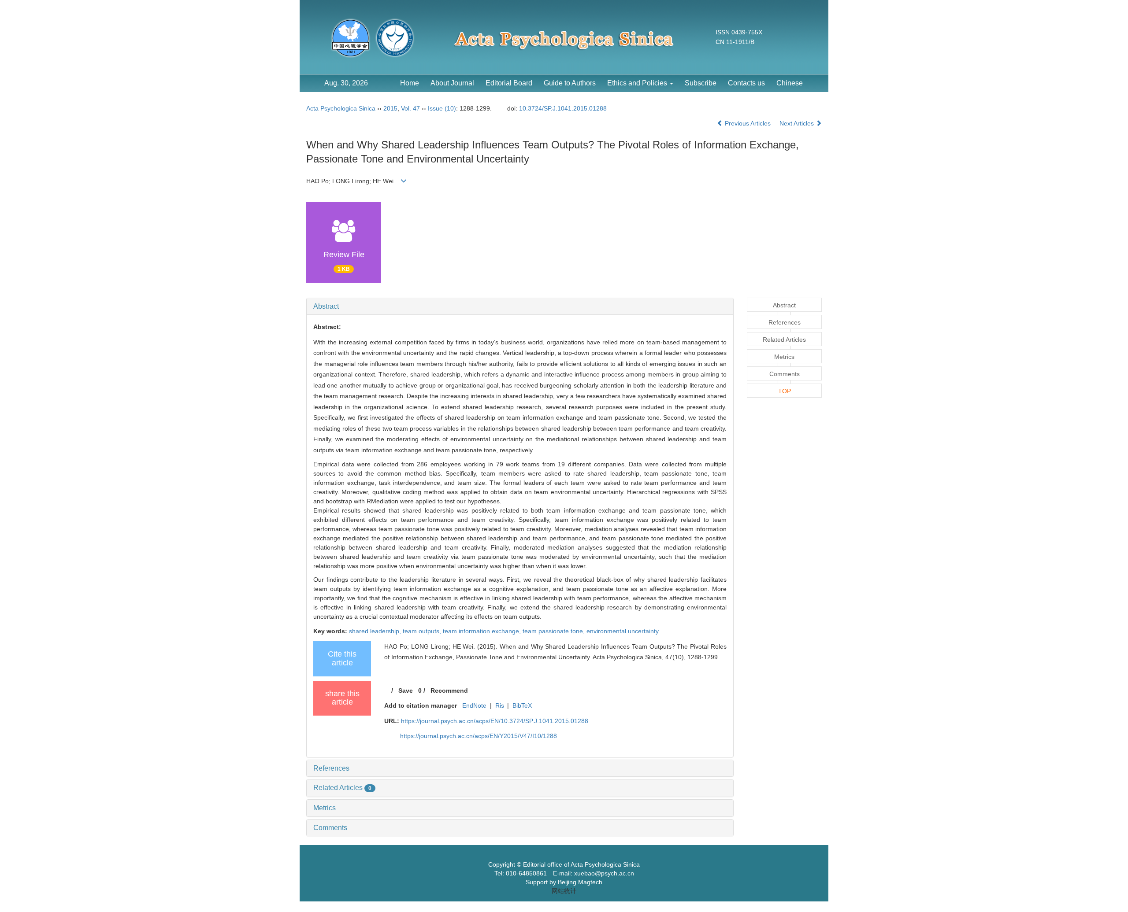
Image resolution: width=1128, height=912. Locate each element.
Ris (499, 705)
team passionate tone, (554, 631)
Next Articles (797, 123)
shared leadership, (376, 631)
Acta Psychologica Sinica (340, 108)
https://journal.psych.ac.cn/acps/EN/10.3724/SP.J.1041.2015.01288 (494, 720)
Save (405, 690)
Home (409, 83)
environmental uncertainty (622, 631)
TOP (784, 391)
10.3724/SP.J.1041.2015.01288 (563, 108)
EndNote (474, 705)
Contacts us (746, 83)
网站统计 (564, 890)
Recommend (449, 690)
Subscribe (700, 83)
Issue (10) (442, 108)
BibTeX (522, 705)
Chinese (789, 83)
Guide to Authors (570, 83)
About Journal (452, 83)
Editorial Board (509, 83)
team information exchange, (483, 631)
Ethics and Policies (638, 83)
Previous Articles (747, 123)
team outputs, (423, 631)
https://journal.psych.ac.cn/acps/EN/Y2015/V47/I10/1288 (478, 735)
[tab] (520, 306)
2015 (390, 108)
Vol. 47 (410, 108)
